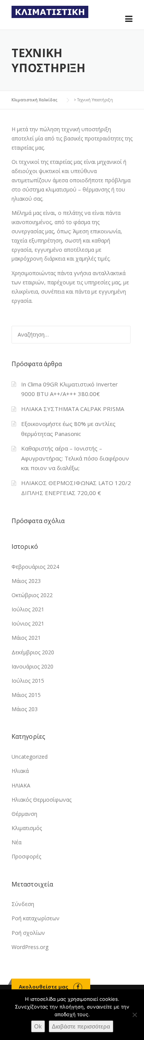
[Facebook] (77, 986)
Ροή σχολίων (28, 932)
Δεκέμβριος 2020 (33, 652)
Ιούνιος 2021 (28, 623)
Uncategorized (30, 756)
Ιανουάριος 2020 (32, 666)
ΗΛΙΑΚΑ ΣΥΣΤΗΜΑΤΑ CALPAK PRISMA (72, 409)
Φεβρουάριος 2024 (35, 566)
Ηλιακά (20, 770)
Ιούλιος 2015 (28, 680)
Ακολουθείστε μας (43, 986)
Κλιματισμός (27, 828)
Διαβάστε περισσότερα (81, 1026)
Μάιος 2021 (26, 637)
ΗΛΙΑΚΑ (21, 785)
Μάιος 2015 (26, 694)
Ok (38, 1026)
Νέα (17, 842)
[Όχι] (134, 1015)
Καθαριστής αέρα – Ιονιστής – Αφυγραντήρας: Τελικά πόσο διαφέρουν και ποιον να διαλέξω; (75, 458)
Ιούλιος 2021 (28, 609)
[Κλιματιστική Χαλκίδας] (50, 11)
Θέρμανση (24, 813)
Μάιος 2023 (26, 580)
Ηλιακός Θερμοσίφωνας (41, 799)
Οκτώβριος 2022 (32, 595)
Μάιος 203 (25, 709)
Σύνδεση (23, 904)
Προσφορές (26, 856)
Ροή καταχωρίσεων (36, 918)
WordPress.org (30, 947)
